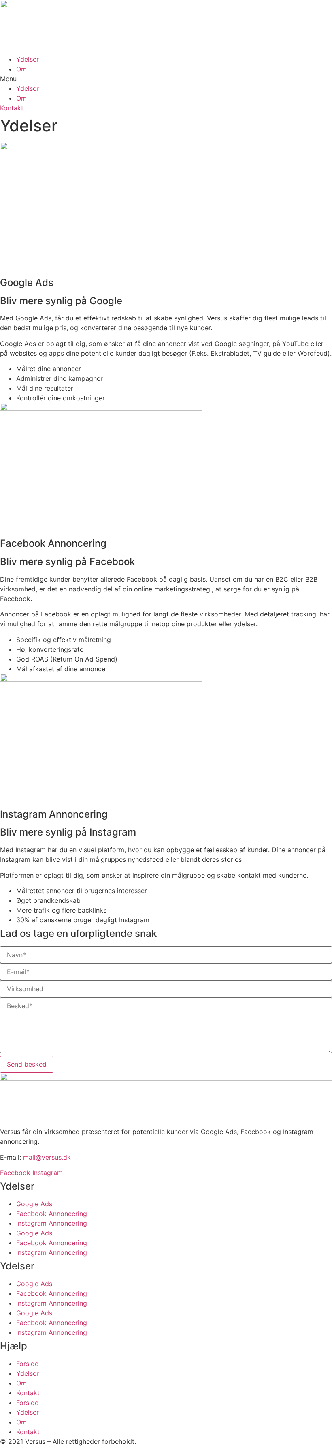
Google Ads (34, 1204)
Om (21, 69)
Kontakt (28, 1393)
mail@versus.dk (47, 1157)
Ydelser (27, 59)
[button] (166, 79)
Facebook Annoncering (51, 1213)
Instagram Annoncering (51, 1223)
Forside (27, 1364)
